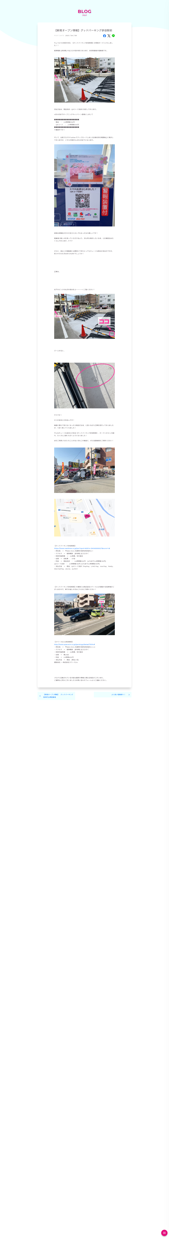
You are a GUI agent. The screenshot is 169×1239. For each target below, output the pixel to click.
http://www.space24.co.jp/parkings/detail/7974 (73, 644)
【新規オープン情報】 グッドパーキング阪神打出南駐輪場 (58, 696)
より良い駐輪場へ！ (118, 694)
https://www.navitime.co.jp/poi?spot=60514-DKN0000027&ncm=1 (81, 548)
